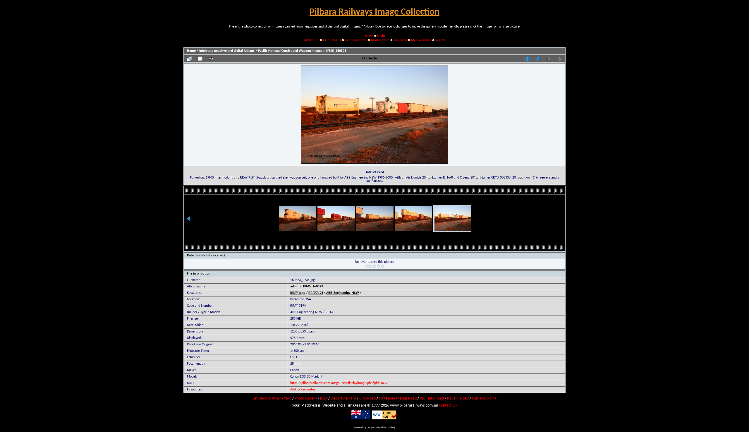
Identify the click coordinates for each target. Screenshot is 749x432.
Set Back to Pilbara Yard (271, 398)
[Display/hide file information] (200, 59)
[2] (371, 266)
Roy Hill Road (458, 398)
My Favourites (421, 40)
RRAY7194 (315, 293)
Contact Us (448, 405)
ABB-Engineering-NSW (342, 293)
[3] (375, 266)
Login (381, 36)
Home (369, 36)
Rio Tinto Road (432, 398)
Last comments (356, 40)
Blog (323, 398)
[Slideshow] (211, 59)
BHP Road (367, 398)
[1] (367, 266)
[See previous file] (538, 59)
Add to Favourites (302, 389)
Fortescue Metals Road (398, 398)
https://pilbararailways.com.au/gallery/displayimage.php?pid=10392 (339, 383)
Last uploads (332, 40)
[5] (382, 266)
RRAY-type (297, 293)
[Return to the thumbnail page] (189, 59)
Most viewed (380, 40)
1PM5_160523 (336, 51)
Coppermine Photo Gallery (381, 427)
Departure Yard (343, 398)
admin (294, 286)
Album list (311, 40)
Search (440, 40)
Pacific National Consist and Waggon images (290, 51)
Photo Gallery (306, 398)
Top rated (400, 40)
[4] (378, 266)
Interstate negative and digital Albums (227, 51)
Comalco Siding (484, 398)
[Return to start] (527, 59)
